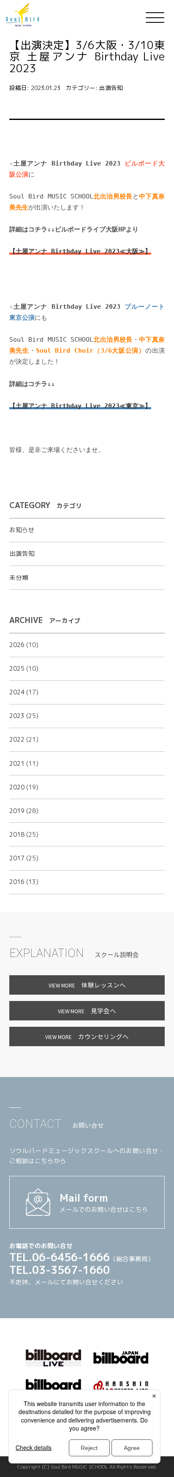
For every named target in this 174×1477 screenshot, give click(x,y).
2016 (16, 881)
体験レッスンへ (87, 984)
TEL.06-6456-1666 (59, 1257)
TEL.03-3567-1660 (59, 1269)
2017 (16, 858)
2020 (16, 787)
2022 (16, 739)
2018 (16, 834)
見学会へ (87, 1010)
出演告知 (111, 88)
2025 (16, 668)
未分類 (18, 577)
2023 (16, 715)
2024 (16, 692)
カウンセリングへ (87, 1036)
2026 (16, 644)
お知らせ (22, 529)
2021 (16, 763)
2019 (16, 810)
